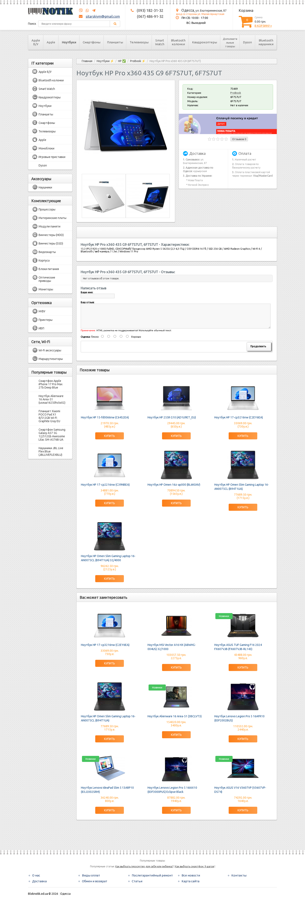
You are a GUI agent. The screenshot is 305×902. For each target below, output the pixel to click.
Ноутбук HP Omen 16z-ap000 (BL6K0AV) (174, 484)
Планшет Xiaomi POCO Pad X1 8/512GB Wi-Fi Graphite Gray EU (49, 416)
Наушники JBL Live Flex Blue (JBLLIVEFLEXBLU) (51, 451)
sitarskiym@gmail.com (103, 16)
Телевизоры (139, 42)
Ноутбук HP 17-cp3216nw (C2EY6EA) (238, 417)
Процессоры (47, 209)
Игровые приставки (52, 157)
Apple (51, 42)
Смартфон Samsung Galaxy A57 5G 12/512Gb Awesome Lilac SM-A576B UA (52, 434)
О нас (36, 875)
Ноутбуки (69, 42)
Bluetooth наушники (266, 42)
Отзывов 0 (239, 139)
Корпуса (44, 260)
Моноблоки (46, 148)
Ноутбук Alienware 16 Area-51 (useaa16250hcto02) (52, 399)
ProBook (235, 92)
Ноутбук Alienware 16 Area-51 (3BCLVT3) (175, 716)
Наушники (45, 187)
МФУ (42, 311)
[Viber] (81, 10)
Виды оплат (91, 875)
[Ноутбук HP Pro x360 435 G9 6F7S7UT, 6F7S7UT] (125, 166)
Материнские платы (52, 218)
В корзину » (263, 25)
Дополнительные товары (230, 42)
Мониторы (46, 289)
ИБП (41, 328)
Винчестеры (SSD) (51, 243)
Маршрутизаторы (51, 359)
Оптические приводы (47, 279)
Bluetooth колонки (178, 42)
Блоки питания (49, 269)
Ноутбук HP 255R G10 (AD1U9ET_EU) (172, 417)
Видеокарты (47, 252)
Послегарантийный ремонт (152, 875)
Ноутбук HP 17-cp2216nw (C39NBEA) (105, 484)
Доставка (39, 881)
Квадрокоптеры (204, 42)
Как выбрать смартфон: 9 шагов (194, 866)
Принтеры (45, 319)
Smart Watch (159, 42)
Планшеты (115, 42)
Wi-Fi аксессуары (50, 350)
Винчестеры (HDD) (51, 235)
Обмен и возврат (94, 881)
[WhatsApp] (86, 10)
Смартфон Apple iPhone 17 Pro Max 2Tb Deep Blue (50, 384)
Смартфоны (91, 42)
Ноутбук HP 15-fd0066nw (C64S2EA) (105, 417)
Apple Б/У (36, 42)
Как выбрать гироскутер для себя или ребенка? (144, 866)
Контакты (238, 875)
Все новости (191, 875)
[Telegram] (92, 10)
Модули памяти (49, 226)
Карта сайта (190, 881)
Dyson (247, 42)
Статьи (137, 881)
